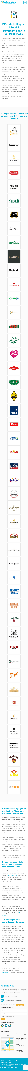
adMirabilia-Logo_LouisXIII (14, 731)
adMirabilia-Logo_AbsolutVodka (14, 591)
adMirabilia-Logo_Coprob (14, 298)
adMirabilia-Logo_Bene (14, 438)
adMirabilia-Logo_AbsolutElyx (14, 605)
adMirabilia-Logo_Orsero (14, 214)
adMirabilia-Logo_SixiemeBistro (14, 256)
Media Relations (12, 875)
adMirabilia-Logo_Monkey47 (14, 633)
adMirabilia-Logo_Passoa (14, 773)
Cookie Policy (10, 1067)
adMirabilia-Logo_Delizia (14, 382)
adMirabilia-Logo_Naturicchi (14, 452)
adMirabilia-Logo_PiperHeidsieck (14, 689)
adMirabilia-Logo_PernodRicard (14, 577)
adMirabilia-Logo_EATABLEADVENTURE (14, 186)
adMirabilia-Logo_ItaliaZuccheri (14, 340)
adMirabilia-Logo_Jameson (14, 619)
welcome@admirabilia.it (13, 1000)
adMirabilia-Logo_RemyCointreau (14, 703)
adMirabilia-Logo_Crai (14, 326)
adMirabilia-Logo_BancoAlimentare (14, 312)
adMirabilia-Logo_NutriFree (14, 410)
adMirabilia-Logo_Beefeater (14, 647)
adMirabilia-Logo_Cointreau (14, 675)
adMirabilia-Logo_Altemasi (14, 521)
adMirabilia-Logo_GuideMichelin (14, 284)
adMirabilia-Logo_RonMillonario (14, 535)
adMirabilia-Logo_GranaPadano (14, 396)
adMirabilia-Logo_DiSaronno (14, 563)
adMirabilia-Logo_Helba (14, 228)
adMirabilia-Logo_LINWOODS (14, 172)
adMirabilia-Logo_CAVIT (14, 507)
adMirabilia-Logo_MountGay (14, 745)
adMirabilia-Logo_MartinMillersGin (14, 549)
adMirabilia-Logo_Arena (14, 424)
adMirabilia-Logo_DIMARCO (14, 158)
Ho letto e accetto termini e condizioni (8, 1016)
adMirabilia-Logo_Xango (14, 787)
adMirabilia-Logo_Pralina (14, 242)
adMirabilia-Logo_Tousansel (14, 493)
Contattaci (5, 972)
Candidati (20, 1005)
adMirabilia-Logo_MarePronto (14, 466)
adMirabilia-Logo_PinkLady (14, 354)
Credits (15, 1067)
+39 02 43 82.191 (10, 996)
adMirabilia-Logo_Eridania (14, 479)
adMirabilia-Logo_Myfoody (14, 270)
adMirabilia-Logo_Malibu (14, 759)
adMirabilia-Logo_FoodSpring (14, 145)
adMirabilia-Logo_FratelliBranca (14, 661)
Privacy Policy (3, 1067)
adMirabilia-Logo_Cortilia (14, 200)
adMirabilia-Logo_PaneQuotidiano (14, 131)
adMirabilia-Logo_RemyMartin (14, 717)
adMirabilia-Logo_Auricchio (14, 368)
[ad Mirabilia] (8, 2)
